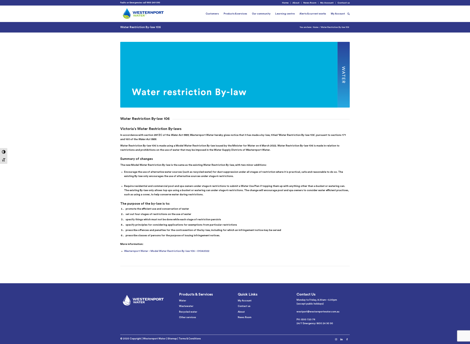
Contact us (343, 3)
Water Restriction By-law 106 (140, 27)
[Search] (348, 14)
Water (182, 300)
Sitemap (172, 338)
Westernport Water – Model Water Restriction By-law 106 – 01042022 (166, 251)
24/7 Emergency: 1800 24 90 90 (315, 323)
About (295, 3)
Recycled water (188, 312)
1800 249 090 (153, 3)
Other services (187, 317)
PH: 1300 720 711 (306, 319)
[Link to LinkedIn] (341, 339)
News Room (309, 3)
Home (285, 3)
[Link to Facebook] (347, 339)
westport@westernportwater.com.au (318, 311)
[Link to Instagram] (336, 339)
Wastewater (186, 306)
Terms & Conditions (190, 338)
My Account (327, 3)
